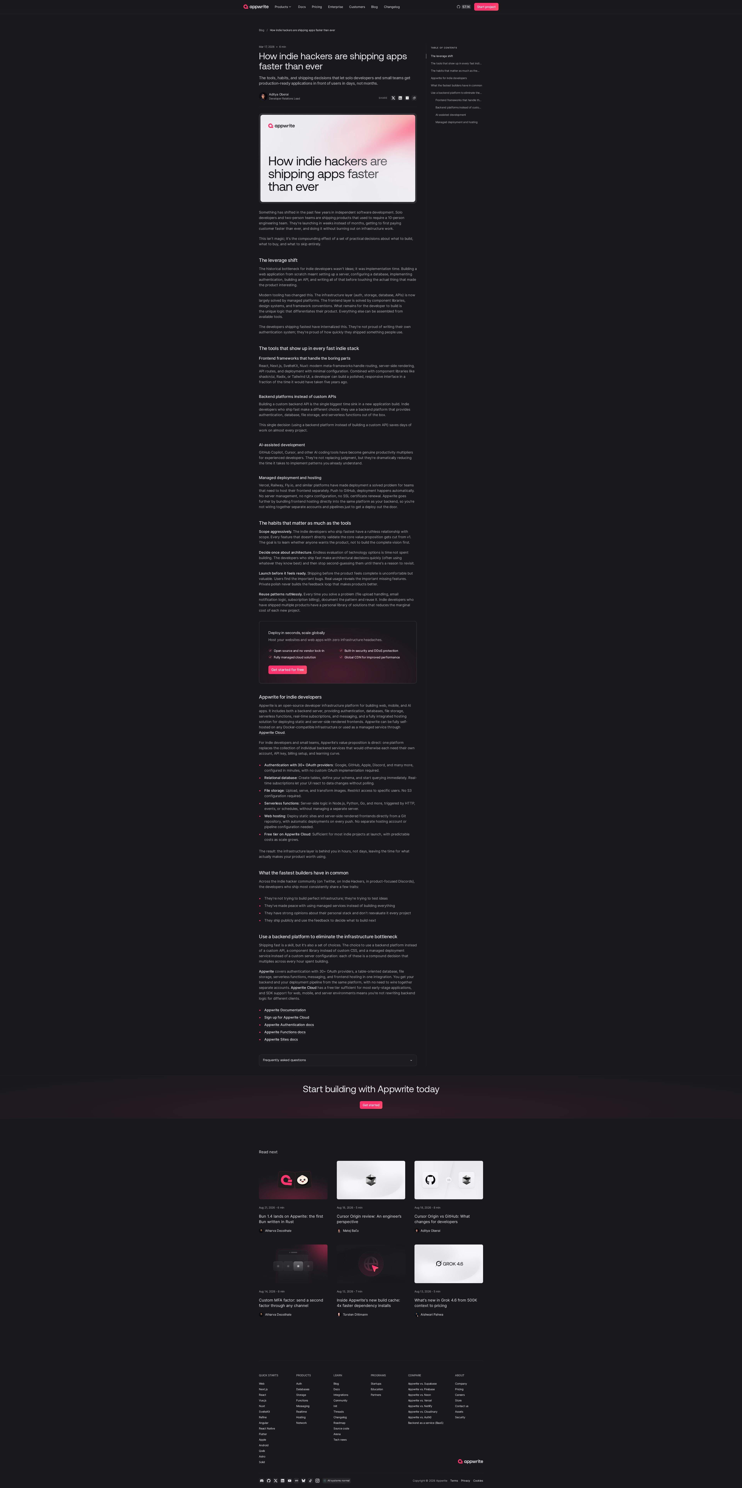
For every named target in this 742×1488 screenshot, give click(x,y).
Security (460, 1417)
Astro (262, 1456)
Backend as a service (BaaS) (425, 1422)
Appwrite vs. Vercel (420, 1400)
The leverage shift (278, 260)
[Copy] (414, 98)
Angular (263, 1422)
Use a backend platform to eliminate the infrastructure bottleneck (328, 936)
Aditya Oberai (430, 1231)
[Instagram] (317, 1480)
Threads (339, 1411)
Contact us (461, 1406)
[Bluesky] (303, 1480)
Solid (262, 1462)
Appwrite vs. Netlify (420, 1406)
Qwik (262, 1450)
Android (264, 1445)
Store (458, 1400)
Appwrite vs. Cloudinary (422, 1411)
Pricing (317, 7)
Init (335, 1406)
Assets (459, 1411)
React (262, 1394)
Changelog (392, 7)
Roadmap (339, 1422)
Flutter (263, 1434)
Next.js (263, 1389)
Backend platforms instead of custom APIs (297, 396)
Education (377, 1389)
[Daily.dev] (296, 1480)
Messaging (303, 1406)
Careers (460, 1394)
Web (261, 1383)
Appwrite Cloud (272, 732)
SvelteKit (264, 1411)
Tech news (340, 1439)
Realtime (301, 1411)
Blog (374, 7)
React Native (267, 1428)
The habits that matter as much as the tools (305, 523)
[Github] (268, 1480)
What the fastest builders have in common (303, 873)
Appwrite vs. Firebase (421, 1389)
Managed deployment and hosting (290, 477)
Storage (301, 1394)
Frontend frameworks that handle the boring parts (305, 358)
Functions (302, 1400)
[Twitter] (393, 98)
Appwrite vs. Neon (419, 1394)
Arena (337, 1434)
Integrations (341, 1394)
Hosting (301, 1417)
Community (340, 1400)
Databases (302, 1389)
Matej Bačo (351, 1231)
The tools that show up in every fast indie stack (309, 348)
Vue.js (262, 1400)
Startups (376, 1383)
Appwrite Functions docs (285, 1032)
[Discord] (261, 1480)
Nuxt (262, 1406)
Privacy (465, 1480)
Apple (262, 1439)
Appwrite (266, 971)
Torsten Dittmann (355, 1314)
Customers (357, 7)
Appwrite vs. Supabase (422, 1383)
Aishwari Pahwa (432, 1314)
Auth (299, 1383)
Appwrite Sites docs (281, 1039)
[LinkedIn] (400, 98)
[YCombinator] (407, 98)
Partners (376, 1394)
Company (461, 1383)
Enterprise (335, 7)
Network (301, 1422)
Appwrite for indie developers (290, 697)
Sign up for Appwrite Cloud (286, 1017)
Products (281, 7)
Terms (454, 1480)
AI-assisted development (282, 445)
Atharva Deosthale (278, 1231)
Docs (302, 7)
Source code (341, 1428)
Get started (371, 1105)
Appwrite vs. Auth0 (420, 1417)
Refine (263, 1417)
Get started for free (287, 670)
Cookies (478, 1480)
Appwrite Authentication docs (289, 1025)
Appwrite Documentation (285, 1010)
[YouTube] (289, 1480)
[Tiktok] (310, 1480)
